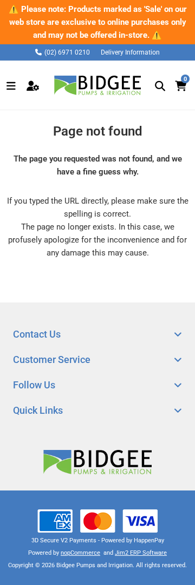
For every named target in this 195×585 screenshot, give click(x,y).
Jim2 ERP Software (141, 552)
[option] (97, 22)
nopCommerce (80, 552)
